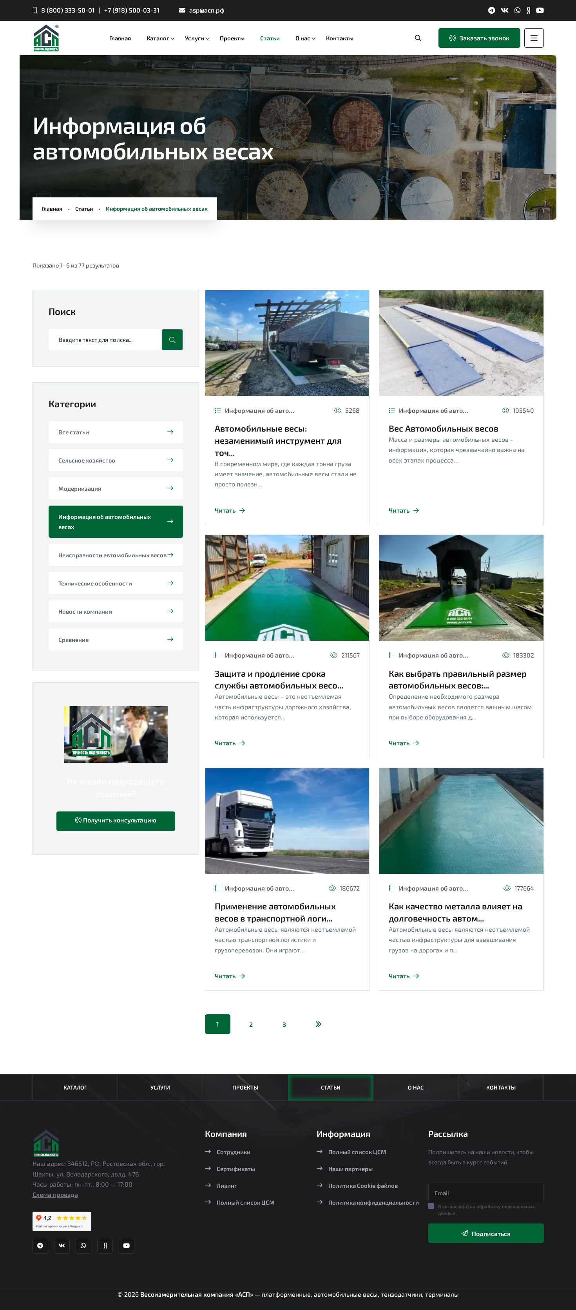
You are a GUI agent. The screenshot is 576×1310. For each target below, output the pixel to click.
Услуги (160, 1087)
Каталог (75, 1087)
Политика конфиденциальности (373, 1202)
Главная (52, 208)
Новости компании (85, 611)
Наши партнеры (350, 1168)
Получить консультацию (119, 820)
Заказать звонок (484, 38)
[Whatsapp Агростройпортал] (517, 10)
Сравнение (73, 639)
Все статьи (73, 431)
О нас (416, 1087)
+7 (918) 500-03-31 (131, 10)
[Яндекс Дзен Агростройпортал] (528, 10)
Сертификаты (236, 1168)
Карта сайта (288, 1304)
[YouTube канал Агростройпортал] (540, 10)
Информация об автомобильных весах (104, 521)
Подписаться (491, 1233)
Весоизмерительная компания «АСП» (197, 1294)
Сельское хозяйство (86, 460)
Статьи (84, 208)
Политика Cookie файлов (363, 1185)
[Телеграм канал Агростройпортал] (491, 10)
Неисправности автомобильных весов (112, 554)
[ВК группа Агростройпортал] (505, 10)
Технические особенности (95, 583)
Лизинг (227, 1185)
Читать (225, 510)
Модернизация (79, 488)
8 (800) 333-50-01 (68, 10)
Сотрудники (233, 1151)
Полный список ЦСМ (246, 1202)
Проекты (245, 1087)
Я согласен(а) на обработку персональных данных (486, 1209)
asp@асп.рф (207, 10)
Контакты (501, 1087)
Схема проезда (55, 1194)
